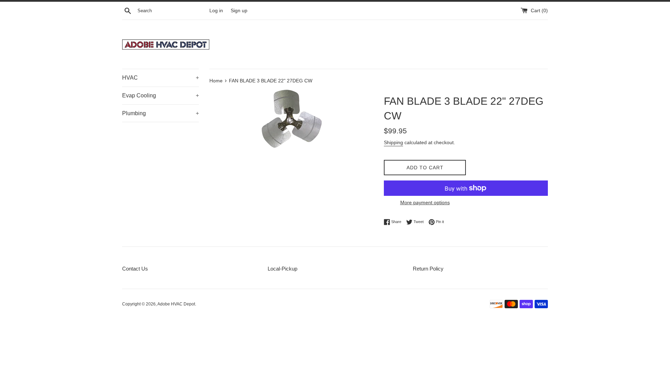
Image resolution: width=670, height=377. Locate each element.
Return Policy (428, 269)
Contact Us (135, 269)
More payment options (425, 202)
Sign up (239, 10)
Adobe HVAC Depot (176, 304)
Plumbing (160, 113)
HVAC (160, 78)
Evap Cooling (160, 95)
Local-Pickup (282, 269)
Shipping (393, 142)
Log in (216, 10)
